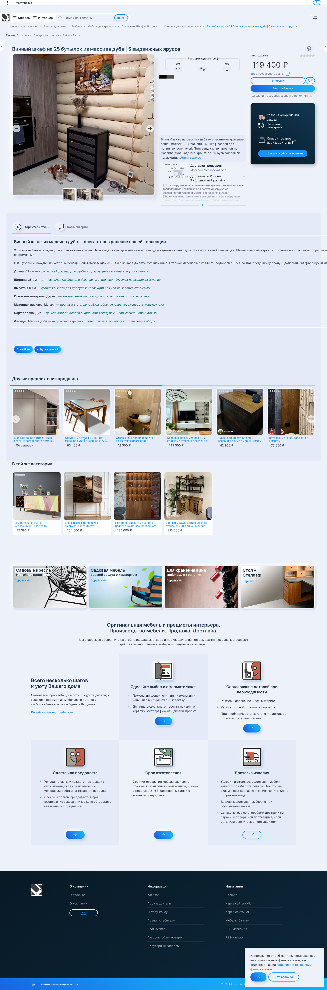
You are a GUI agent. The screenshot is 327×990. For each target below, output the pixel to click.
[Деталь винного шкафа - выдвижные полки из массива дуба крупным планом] (83, 194)
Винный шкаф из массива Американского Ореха (81, 524)
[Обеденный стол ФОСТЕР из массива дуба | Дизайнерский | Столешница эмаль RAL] (87, 412)
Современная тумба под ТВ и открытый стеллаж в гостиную (187, 439)
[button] (9, 3)
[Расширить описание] (203, 205)
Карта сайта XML (238, 903)
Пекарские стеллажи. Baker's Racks (57, 35)
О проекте (77, 895)
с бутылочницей (47, 349)
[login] (317, 2)
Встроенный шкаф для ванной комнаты (288, 439)
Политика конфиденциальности (58, 984)
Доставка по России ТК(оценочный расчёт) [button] (207, 178)
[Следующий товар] (325, 46)
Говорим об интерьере (164, 937)
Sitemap (231, 895)
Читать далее (191, 157)
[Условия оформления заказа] (261, 117)
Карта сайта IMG (238, 912)
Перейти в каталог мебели (50, 712)
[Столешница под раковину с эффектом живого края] (138, 412)
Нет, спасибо (283, 977)
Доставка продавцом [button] (208, 168)
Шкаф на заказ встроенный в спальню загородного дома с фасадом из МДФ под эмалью (33, 439)
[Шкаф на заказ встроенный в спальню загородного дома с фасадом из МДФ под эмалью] (36, 412)
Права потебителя (161, 920)
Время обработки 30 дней (267, 73)
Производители (159, 903)
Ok (258, 977)
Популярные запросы (163, 946)
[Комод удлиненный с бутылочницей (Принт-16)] (37, 496)
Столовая (23, 35)
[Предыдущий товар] (2, 46)
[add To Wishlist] (310, 80)
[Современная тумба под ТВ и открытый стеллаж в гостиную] (189, 412)
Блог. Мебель (157, 929)
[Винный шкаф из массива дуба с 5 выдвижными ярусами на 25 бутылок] (83, 124)
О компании (78, 903)
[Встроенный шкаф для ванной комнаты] (291, 412)
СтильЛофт (23, 349)
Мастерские (24, 2)
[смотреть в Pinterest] (309, 49)
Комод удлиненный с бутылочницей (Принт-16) (31, 524)
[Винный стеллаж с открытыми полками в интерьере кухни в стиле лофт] (97, 194)
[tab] (31, 227)
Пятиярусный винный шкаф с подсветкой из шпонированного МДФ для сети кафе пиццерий (135, 524)
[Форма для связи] (83, 912)
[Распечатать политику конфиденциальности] (33, 984)
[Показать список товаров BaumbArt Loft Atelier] (262, 140)
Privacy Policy (157, 912)
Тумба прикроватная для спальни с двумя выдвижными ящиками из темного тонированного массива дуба (238, 439)
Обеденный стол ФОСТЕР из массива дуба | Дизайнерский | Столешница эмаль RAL (85, 439)
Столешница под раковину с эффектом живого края (134, 439)
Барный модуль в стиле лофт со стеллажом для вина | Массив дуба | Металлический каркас (186, 524)
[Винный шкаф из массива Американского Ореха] (87, 496)
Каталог (153, 895)
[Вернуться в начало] (6, 18)
